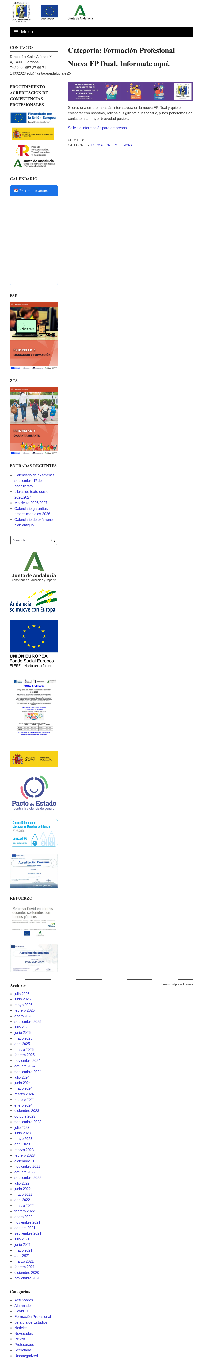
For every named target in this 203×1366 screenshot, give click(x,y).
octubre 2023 (24, 1116)
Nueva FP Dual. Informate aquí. (119, 63)
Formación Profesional (112, 145)
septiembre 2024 (27, 1072)
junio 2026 (22, 999)
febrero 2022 (24, 1211)
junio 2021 (22, 1244)
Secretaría (22, 1350)
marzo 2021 (24, 1261)
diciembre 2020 (26, 1272)
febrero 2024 (24, 1099)
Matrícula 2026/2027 (30, 503)
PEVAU (20, 1339)
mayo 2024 (23, 1088)
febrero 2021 (24, 1267)
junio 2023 (22, 1133)
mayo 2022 (23, 1194)
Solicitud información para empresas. (98, 128)
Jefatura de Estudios (31, 1322)
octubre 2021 (24, 1228)
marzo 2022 (24, 1205)
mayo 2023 (23, 1139)
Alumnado (22, 1305)
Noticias (20, 1328)
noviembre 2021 (27, 1222)
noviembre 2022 (27, 1166)
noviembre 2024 (27, 1060)
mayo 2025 (23, 1038)
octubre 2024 (24, 1066)
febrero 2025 (24, 1055)
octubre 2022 (24, 1172)
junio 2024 (22, 1083)
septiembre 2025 (27, 1021)
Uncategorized (26, 1356)
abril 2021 (22, 1255)
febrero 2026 (24, 1010)
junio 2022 (22, 1189)
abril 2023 (22, 1144)
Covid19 (21, 1311)
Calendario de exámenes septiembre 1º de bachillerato (34, 480)
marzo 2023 (24, 1150)
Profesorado (24, 1344)
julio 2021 (21, 1239)
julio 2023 (21, 1127)
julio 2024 (21, 1077)
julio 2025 (21, 1027)
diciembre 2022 (26, 1161)
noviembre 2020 (27, 1278)
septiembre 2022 (27, 1177)
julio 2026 (21, 994)
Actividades (23, 1300)
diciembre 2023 (26, 1111)
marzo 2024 (24, 1094)
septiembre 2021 (27, 1233)
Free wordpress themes (177, 984)
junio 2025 (22, 1032)
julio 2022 (21, 1183)
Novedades (23, 1333)
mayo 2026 (23, 1005)
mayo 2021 (23, 1250)
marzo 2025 (24, 1049)
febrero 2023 (24, 1155)
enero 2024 (23, 1105)
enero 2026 (23, 1016)
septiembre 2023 (27, 1122)
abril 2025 (22, 1044)
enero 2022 (23, 1217)
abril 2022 (22, 1200)
